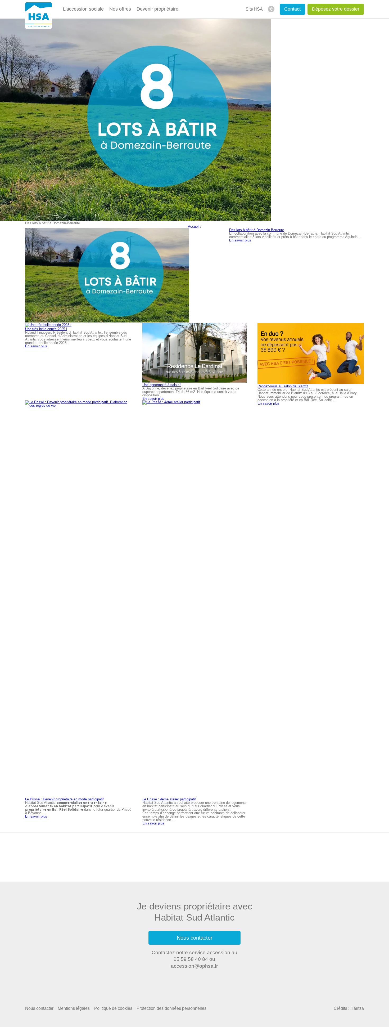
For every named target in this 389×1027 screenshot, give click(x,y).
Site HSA (254, 9)
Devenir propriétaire (157, 9)
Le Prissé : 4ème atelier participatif (169, 799)
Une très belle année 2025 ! (46, 329)
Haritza (357, 1008)
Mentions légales (74, 1008)
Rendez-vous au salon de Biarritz (282, 386)
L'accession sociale (83, 9)
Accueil (193, 226)
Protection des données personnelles (171, 1008)
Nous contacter (194, 938)
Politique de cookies (113, 1008)
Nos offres (120, 9)
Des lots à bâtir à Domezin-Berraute (256, 230)
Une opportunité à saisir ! (161, 385)
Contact (292, 9)
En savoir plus (240, 240)
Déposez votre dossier (335, 9)
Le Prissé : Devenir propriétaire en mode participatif (64, 799)
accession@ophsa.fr (194, 966)
